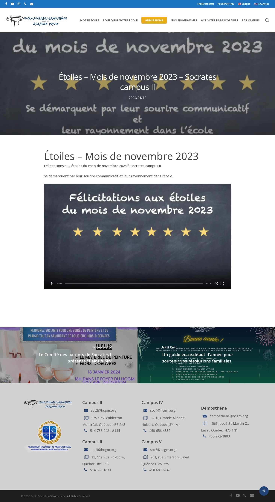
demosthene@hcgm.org (228, 416)
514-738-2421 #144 (104, 430)
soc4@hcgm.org (162, 410)
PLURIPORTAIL (226, 3)
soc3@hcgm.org (103, 449)
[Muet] (216, 283)
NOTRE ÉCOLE (89, 20)
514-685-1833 (100, 470)
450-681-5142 (159, 470)
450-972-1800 (219, 436)
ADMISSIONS (154, 20)
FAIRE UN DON (205, 3)
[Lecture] (52, 283)
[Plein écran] (222, 283)
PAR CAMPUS (251, 20)
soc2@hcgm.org (103, 410)
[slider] (134, 283)
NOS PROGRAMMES (184, 20)
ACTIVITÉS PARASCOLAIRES (219, 20)
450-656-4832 (159, 430)
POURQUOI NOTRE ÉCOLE (120, 20)
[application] (137, 236)
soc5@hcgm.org (162, 449)
